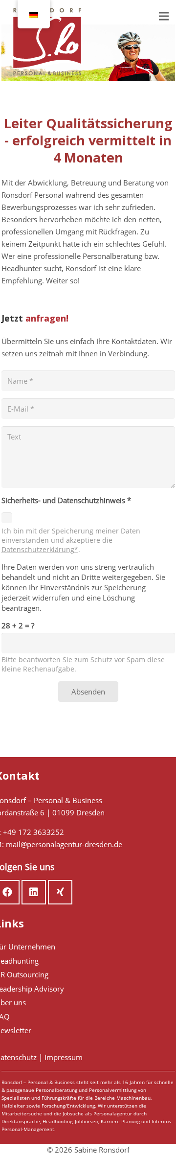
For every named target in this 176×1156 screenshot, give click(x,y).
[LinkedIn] (34, 892)
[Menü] (164, 16)
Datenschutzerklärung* (39, 549)
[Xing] (60, 892)
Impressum (63, 1057)
